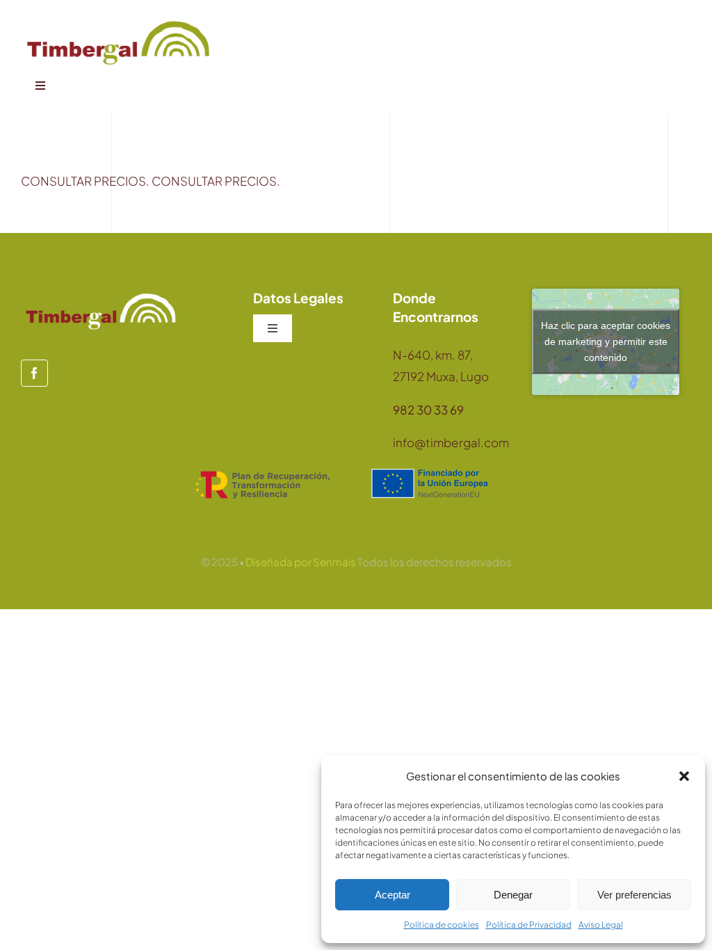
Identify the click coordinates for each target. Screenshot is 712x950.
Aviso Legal (600, 924)
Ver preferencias (634, 895)
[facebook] (34, 373)
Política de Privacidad (529, 924)
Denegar (513, 895)
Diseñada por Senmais (300, 561)
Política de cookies (441, 924)
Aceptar (392, 895)
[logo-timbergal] (118, 21)
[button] (684, 776)
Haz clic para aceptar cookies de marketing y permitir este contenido (605, 341)
